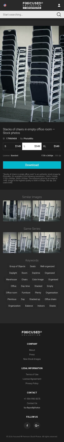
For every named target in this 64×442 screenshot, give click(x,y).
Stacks (52, 306)
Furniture (26, 292)
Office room (11, 292)
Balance (29, 306)
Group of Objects (17, 266)
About (32, 350)
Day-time (25, 286)
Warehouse (11, 279)
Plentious (12, 299)
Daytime (36, 273)
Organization (14, 306)
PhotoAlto (28, 138)
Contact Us (32, 403)
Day (23, 299)
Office (13, 286)
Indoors (41, 306)
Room (24, 273)
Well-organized (47, 266)
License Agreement (32, 379)
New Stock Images (32, 359)
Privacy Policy (32, 383)
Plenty (38, 292)
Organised (53, 279)
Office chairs (50, 299)
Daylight (13, 273)
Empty (50, 286)
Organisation (52, 292)
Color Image (38, 279)
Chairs (25, 279)
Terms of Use (32, 374)
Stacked (38, 286)
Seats (33, 266)
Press (32, 354)
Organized (50, 273)
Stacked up (34, 299)
